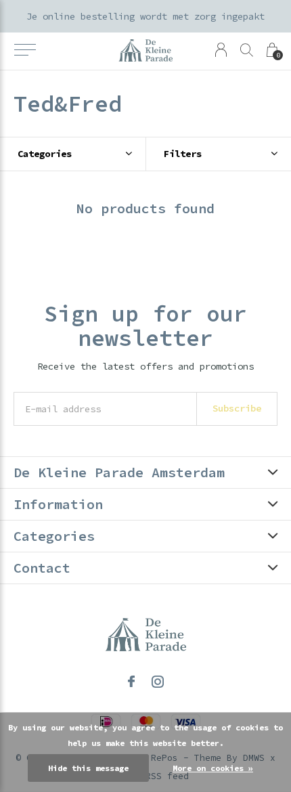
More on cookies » (213, 768)
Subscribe (236, 408)
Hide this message (88, 768)
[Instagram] (158, 682)
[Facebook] (131, 682)
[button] (24, 50)
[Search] (246, 49)
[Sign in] (221, 49)
